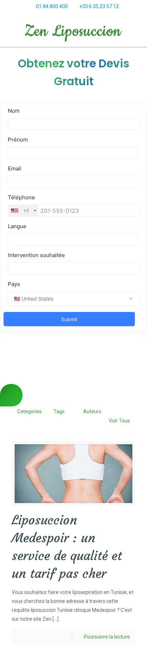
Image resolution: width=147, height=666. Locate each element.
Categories (29, 411)
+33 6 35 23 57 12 (99, 6)
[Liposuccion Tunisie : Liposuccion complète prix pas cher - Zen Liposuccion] (73, 32)
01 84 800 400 (52, 6)
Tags (59, 411)
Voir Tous (119, 421)
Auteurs (92, 411)
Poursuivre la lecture (107, 637)
